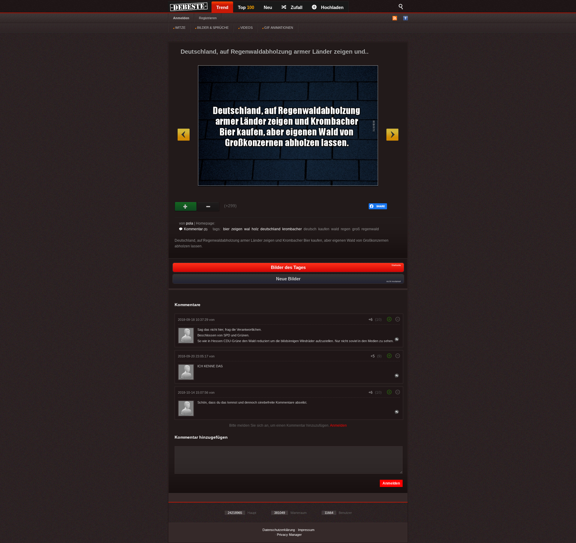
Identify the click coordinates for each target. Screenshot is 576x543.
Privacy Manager (289, 534)
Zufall (296, 7)
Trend (222, 7)
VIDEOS (246, 27)
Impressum (306, 530)
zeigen (236, 229)
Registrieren (208, 18)
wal (247, 229)
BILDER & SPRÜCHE (212, 27)
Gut (186, 206)
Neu (268, 7)
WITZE (179, 27)
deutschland (270, 229)
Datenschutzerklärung (278, 530)
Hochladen (332, 7)
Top (246, 7)
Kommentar (195, 229)
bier (226, 229)
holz (255, 229)
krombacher (292, 229)
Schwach (208, 206)
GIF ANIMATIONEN (278, 27)
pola (189, 223)
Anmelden (181, 18)
